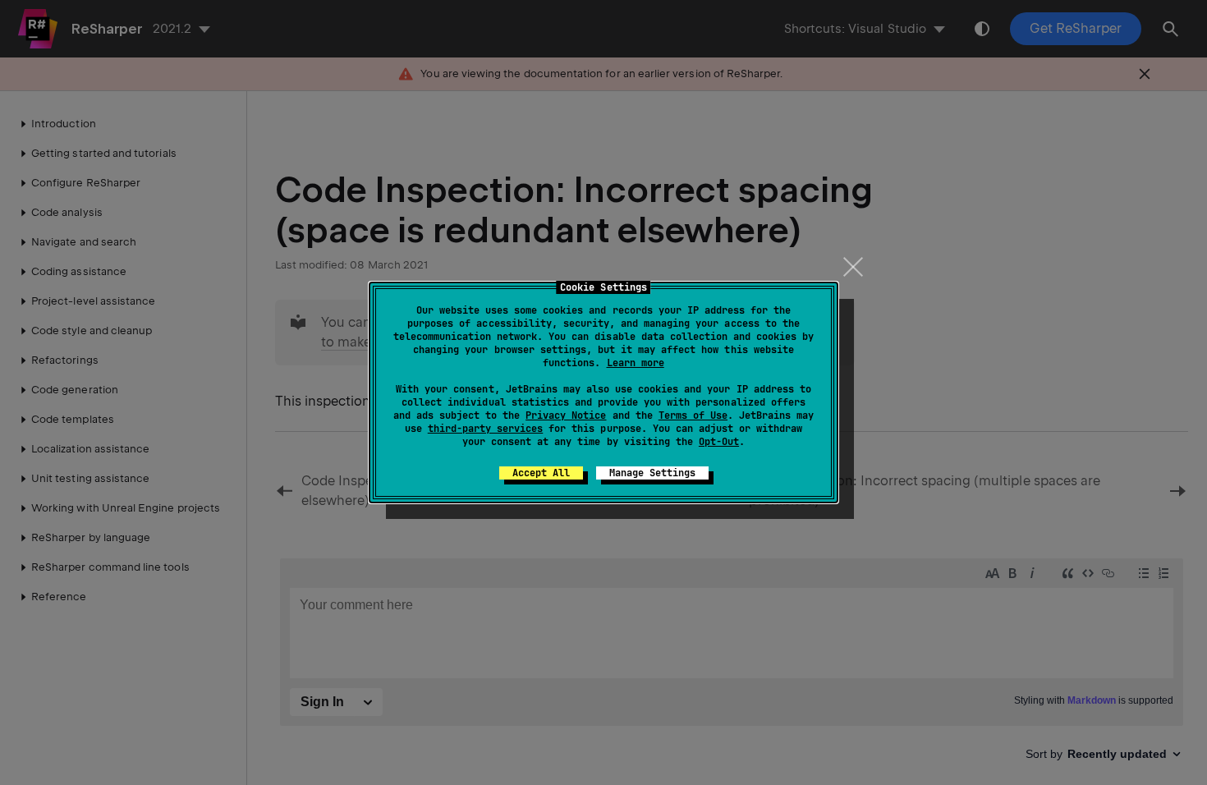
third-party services (485, 428)
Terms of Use (693, 415)
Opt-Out (719, 441)
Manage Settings (652, 473)
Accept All (541, 473)
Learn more (635, 363)
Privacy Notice (565, 415)
